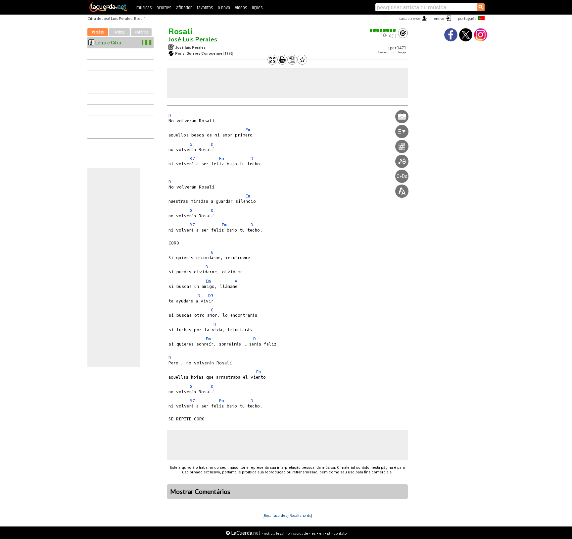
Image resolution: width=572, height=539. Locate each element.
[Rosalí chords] (300, 515)
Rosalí (180, 31)
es (313, 533)
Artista (119, 32)
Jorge (402, 52)
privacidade (298, 533)
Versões (98, 32)
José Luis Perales (192, 39)
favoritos (205, 8)
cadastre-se (409, 18)
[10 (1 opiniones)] (383, 30)
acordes (164, 8)
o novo (224, 8)
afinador (184, 8)
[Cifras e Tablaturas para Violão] (108, 10)
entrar (439, 18)
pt (328, 533)
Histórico (141, 32)
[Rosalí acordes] (275, 515)
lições (257, 8)
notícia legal (274, 533)
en (321, 533)
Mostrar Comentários (200, 491)
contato (340, 533)
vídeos (241, 8)
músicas (144, 8)
